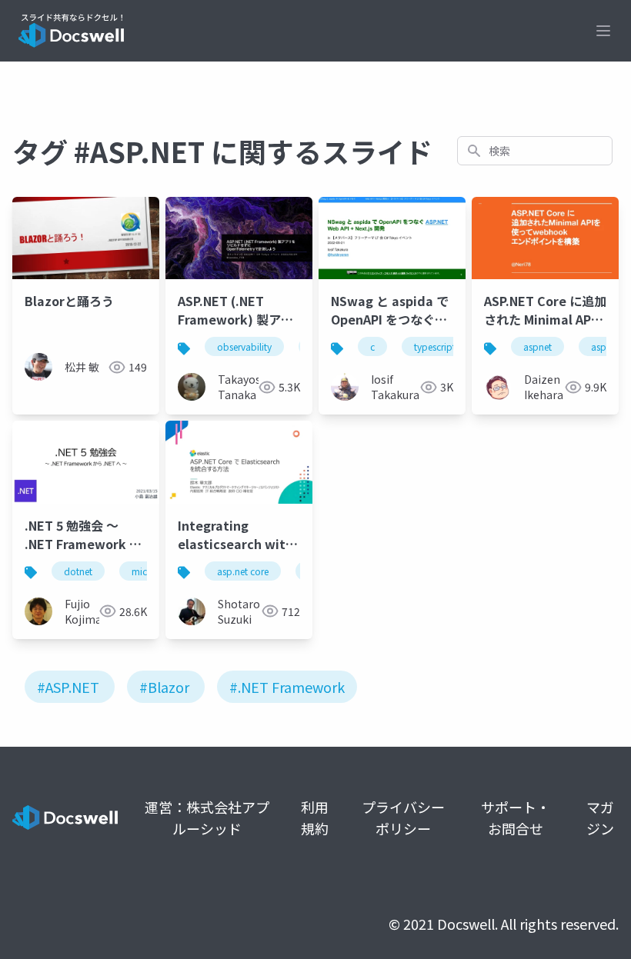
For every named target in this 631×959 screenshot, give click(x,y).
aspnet (537, 346)
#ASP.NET (68, 687)
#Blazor (164, 687)
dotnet (78, 571)
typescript (435, 346)
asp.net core (243, 571)
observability (244, 346)
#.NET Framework (287, 687)
